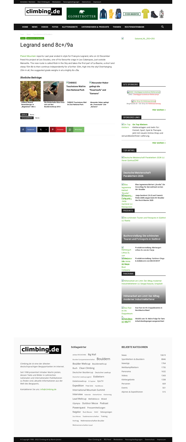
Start (22, 34)
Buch (75, 368)
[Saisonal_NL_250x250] (144, 59)
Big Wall (92, 354)
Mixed (104, 399)
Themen (117, 27)
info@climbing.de (48, 389)
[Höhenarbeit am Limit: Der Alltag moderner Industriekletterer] (144, 291)
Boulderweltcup (99, 364)
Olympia (76, 403)
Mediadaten (56, 2)
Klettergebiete (70, 27)
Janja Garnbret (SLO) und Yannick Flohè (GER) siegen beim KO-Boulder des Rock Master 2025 (149, 197)
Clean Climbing (86, 368)
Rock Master (87, 412)
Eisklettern (98, 376)
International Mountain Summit (89, 390)
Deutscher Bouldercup (83, 372)
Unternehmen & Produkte (95, 27)
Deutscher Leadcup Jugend (82, 377)
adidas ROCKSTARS (79, 355)
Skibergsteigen (106, 412)
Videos (44, 27)
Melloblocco (93, 399)
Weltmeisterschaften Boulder (92, 420)
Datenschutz (86, 2)
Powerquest (79, 407)
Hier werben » (159, 109)
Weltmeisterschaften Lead (82, 425)
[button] (162, 27)
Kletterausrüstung (154, 104)
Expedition (78, 385)
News (34, 27)
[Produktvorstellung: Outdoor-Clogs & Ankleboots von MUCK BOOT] (127, 264)
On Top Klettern (139, 124)
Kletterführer (97, 395)
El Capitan (91, 381)
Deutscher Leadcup (103, 372)
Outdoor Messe (90, 403)
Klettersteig (108, 394)
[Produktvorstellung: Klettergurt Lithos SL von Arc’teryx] (127, 255)
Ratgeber (77, 411)
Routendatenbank (134, 27)
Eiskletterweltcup (79, 381)
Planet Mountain (28, 56)
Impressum (97, 2)
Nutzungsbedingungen (71, 2)
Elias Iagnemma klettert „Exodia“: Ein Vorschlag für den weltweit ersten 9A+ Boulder (150, 186)
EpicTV (100, 381)
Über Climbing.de (43, 2)
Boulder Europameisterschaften (84, 359)
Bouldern (103, 358)
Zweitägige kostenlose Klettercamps (146, 94)
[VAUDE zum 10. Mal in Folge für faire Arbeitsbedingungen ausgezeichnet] (127, 321)
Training (104, 416)
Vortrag (76, 420)
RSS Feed (107, 439)
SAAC (96, 412)
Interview (78, 394)
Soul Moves (77, 416)
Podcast (104, 403)
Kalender (88, 394)
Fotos (55, 27)
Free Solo (89, 386)
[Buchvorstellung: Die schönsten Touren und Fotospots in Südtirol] (144, 229)
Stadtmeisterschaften (91, 416)
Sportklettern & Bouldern (35, 38)
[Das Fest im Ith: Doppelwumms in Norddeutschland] (127, 314)
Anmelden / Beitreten (27, 2)
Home (25, 27)
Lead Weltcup (79, 398)
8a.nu (32, 114)
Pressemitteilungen (96, 407)
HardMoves (99, 386)
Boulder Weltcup (81, 363)
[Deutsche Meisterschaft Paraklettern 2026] (144, 168)
